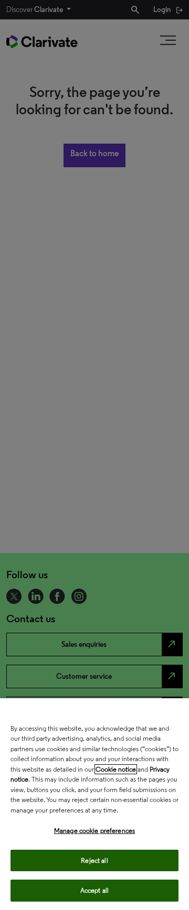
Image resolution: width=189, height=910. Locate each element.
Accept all (94, 890)
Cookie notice (116, 769)
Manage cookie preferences (94, 831)
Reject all (94, 860)
